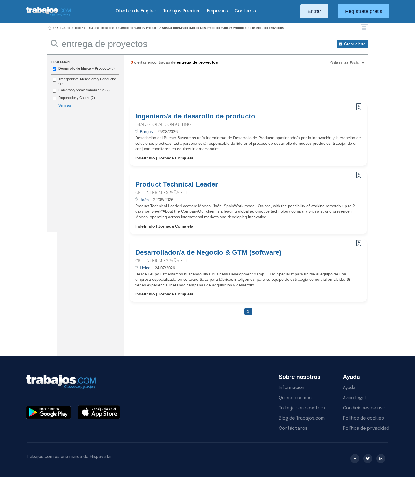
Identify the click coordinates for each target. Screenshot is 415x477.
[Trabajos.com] (48, 15)
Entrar (314, 11)
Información (291, 387)
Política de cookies (363, 418)
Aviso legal (354, 398)
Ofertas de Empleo (136, 11)
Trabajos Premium (181, 11)
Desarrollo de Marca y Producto (84, 68)
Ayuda (349, 387)
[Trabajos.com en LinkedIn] (380, 458)
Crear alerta (355, 44)
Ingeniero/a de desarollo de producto (195, 116)
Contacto (245, 11)
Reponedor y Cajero (74, 98)
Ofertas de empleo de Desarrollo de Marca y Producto (121, 27)
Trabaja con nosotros (302, 408)
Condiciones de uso (364, 408)
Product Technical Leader (176, 184)
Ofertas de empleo (68, 27)
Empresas (217, 11)
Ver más (64, 105)
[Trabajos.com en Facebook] (354, 458)
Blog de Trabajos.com (302, 418)
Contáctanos (293, 428)
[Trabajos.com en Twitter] (367, 458)
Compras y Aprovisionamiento (81, 90)
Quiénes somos (295, 398)
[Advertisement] (237, 86)
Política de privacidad (366, 428)
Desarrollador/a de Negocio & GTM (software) (208, 252)
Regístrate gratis (363, 11)
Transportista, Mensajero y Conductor (87, 79)
